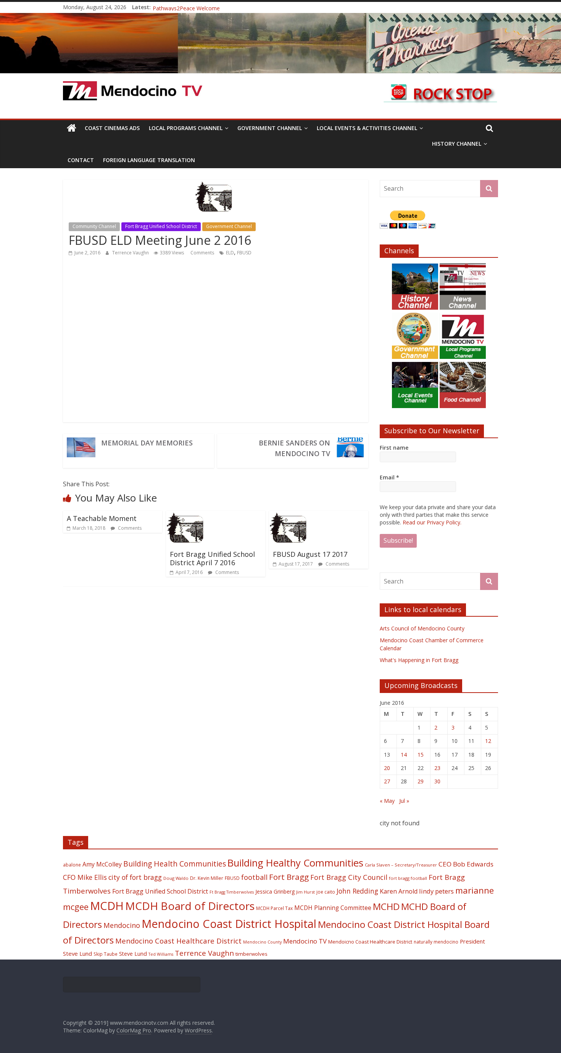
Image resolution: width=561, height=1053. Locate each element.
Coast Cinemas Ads (112, 128)
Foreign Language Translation (149, 160)
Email (389, 477)
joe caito (325, 892)
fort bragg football (408, 878)
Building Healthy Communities (295, 863)
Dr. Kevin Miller (206, 878)
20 (387, 768)
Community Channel (94, 226)
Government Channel (269, 128)
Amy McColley (102, 864)
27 (387, 781)
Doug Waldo (176, 878)
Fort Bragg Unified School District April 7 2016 (212, 558)
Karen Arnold (399, 891)
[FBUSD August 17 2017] (290, 515)
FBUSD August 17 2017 (310, 554)
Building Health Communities (174, 863)
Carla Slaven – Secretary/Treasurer (401, 865)
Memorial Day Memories (147, 442)
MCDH (107, 905)
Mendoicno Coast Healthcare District (370, 941)
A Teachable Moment (102, 518)
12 (488, 740)
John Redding (357, 890)
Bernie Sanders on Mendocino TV (294, 448)
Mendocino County (262, 942)
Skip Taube (106, 954)
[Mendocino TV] (280, 17)
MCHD (386, 906)
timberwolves (251, 953)
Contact (81, 160)
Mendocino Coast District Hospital (229, 923)
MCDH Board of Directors (190, 906)
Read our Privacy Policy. (432, 522)
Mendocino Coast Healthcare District (178, 940)
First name (394, 447)
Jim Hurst (305, 892)
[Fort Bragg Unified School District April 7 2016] (187, 515)
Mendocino (121, 925)
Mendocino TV (305, 941)
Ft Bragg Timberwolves (232, 892)
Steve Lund (133, 953)
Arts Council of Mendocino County (422, 628)
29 (421, 781)
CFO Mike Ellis (85, 877)
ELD (230, 252)
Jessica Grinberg (275, 891)
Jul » (404, 800)
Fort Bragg (289, 876)
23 (437, 768)
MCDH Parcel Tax (274, 908)
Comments (201, 252)
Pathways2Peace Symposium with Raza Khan (209, 7)
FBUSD (244, 252)
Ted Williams (160, 954)
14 (404, 754)
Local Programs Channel (185, 128)
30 (437, 781)
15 (421, 754)
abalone (72, 865)
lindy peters (436, 891)
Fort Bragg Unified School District (161, 226)
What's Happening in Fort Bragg (419, 660)
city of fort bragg (135, 877)
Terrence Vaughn (131, 252)
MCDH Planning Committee (332, 908)
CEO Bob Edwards (465, 864)
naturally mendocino (436, 942)
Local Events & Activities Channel (367, 128)
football (254, 877)
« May (387, 800)
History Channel (456, 143)
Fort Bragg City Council (348, 877)
